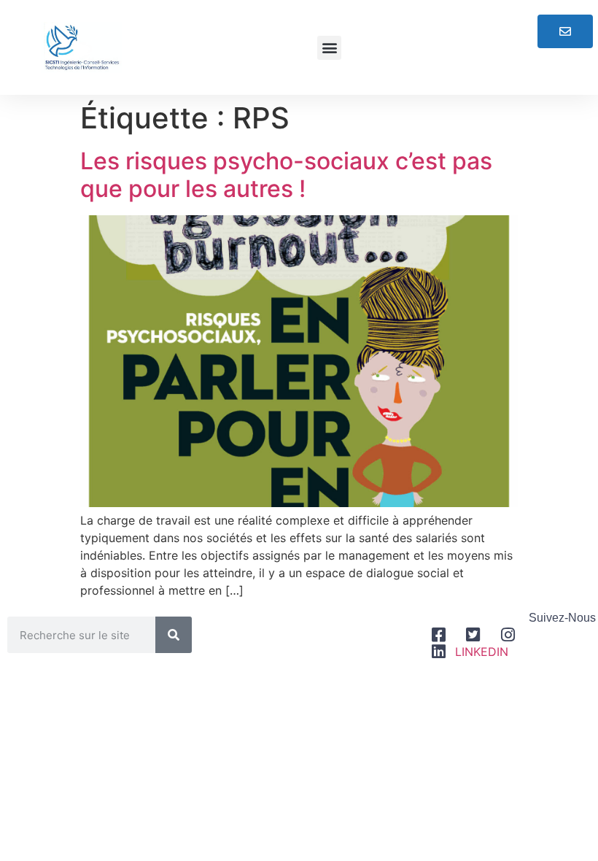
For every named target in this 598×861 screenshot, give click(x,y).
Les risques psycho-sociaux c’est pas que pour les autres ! (286, 175)
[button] (329, 48)
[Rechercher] (173, 635)
